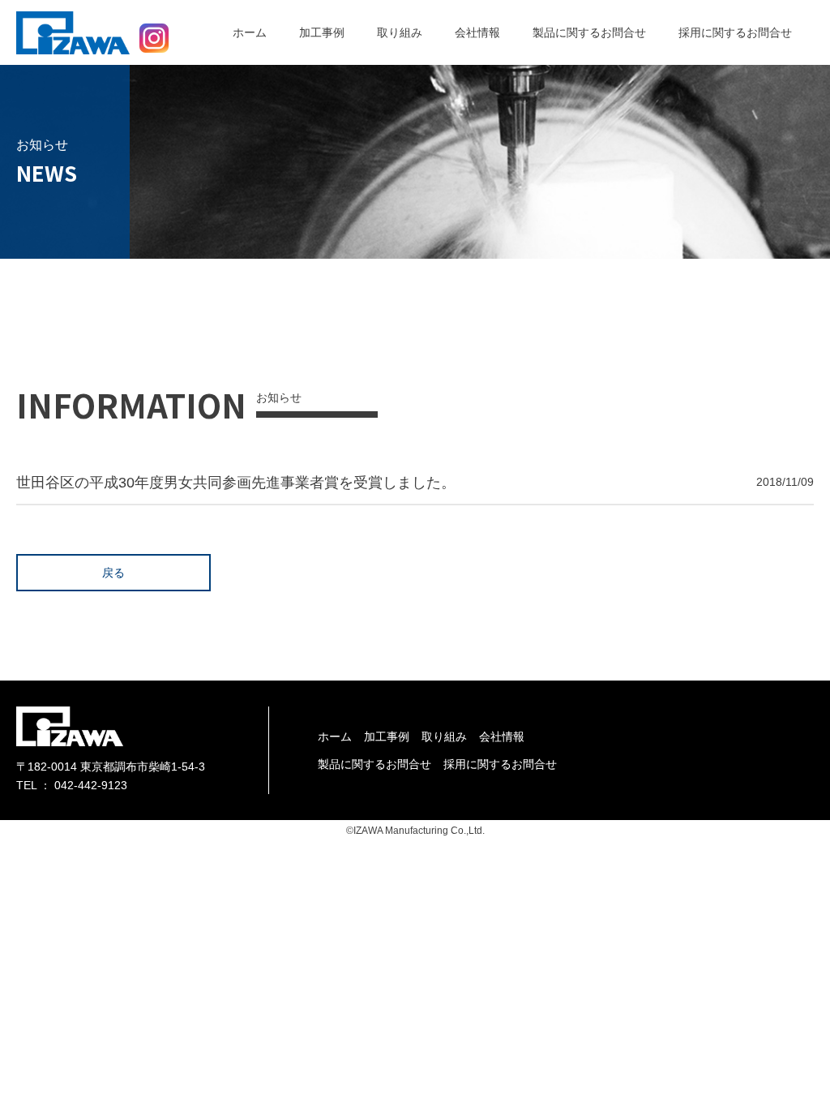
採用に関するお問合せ (735, 32)
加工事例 (321, 32)
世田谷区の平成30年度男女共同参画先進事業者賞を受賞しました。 (236, 483)
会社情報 (477, 32)
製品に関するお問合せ (589, 32)
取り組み (399, 32)
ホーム (250, 32)
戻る (113, 572)
